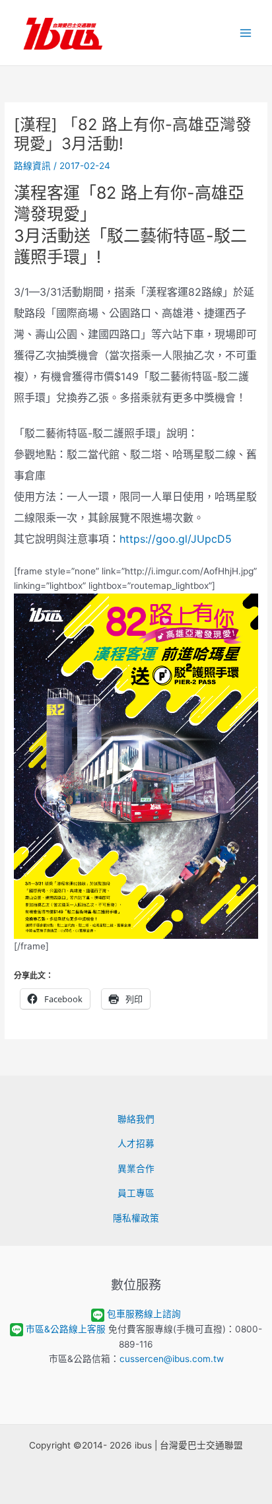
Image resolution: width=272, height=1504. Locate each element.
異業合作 (136, 1168)
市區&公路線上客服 (66, 1329)
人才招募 (136, 1143)
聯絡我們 (136, 1119)
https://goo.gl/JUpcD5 (175, 538)
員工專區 (136, 1193)
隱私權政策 (136, 1218)
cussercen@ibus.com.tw (171, 1358)
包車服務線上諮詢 (144, 1314)
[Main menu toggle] (245, 32)
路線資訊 (32, 165)
